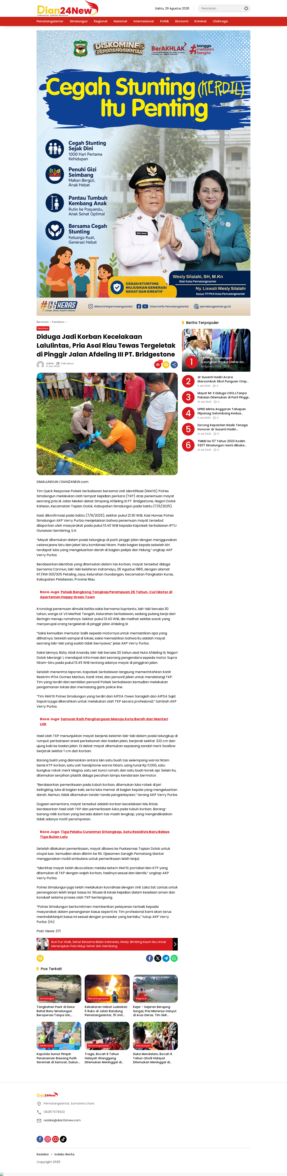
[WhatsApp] (174, 958)
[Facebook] (149, 958)
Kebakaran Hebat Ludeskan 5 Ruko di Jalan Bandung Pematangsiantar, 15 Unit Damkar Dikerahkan (106, 1011)
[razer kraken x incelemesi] (143, 1174)
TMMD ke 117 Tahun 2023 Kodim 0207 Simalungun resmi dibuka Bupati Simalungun (221, 443)
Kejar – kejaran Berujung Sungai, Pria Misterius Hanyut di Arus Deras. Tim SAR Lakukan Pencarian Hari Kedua (154, 1011)
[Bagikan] (174, 364)
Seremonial (46, 1045)
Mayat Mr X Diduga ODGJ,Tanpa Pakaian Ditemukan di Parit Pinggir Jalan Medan (223, 395)
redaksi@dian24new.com (62, 1120)
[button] (246, 8)
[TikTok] (63, 1139)
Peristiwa (43, 328)
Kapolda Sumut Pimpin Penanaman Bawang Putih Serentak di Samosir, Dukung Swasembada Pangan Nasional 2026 (58, 1058)
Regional (141, 998)
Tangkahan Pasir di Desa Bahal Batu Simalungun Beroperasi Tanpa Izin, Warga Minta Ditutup (56, 1011)
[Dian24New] (68, 8)
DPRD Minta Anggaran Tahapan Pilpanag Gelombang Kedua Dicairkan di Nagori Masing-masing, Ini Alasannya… (221, 411)
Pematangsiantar (98, 998)
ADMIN (50, 363)
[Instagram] (47, 1139)
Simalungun (47, 998)
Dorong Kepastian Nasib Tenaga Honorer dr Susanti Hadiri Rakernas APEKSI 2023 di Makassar (223, 427)
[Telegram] (166, 958)
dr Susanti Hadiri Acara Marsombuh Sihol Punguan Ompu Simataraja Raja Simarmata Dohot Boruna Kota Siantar (223, 379)
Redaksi (43, 1154)
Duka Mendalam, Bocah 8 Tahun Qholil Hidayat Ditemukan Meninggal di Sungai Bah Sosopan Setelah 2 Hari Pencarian (155, 1058)
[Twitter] (157, 958)
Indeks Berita (64, 1154)
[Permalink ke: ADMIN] (41, 365)
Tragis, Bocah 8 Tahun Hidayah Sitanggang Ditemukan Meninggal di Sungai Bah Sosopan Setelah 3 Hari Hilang (107, 1058)
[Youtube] (55, 1139)
